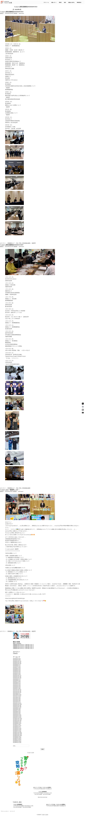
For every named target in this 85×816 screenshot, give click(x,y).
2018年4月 (16, 742)
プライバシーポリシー (5, 811)
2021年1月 (16, 703)
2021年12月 (16, 689)
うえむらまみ (30, 752)
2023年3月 (16, 671)
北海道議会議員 (26, 243)
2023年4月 (16, 670)
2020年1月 (16, 717)
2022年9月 (16, 679)
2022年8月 (16, 680)
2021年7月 (16, 695)
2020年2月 (16, 716)
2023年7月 (16, 667)
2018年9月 (16, 736)
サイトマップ (12, 811)
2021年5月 (16, 698)
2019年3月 (16, 729)
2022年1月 (16, 688)
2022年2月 (16, 687)
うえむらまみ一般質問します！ (10, 490)
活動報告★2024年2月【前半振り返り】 (23, 646)
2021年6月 (16, 697)
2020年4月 (16, 713)
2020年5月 (16, 712)
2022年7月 (16, 681)
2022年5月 (16, 683)
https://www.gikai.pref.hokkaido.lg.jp (15, 598)
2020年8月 (16, 709)
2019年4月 (16, 728)
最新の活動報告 (17, 643)
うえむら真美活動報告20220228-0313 (11, 11)
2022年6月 (16, 682)
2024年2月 (16, 660)
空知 (20, 243)
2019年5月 (16, 727)
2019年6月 (16, 725)
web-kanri (21, 13)
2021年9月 (16, 693)
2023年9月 (16, 664)
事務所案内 (79, 2)
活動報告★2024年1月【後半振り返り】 (23, 647)
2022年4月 (16, 685)
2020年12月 (16, 704)
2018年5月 (16, 741)
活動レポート (54, 2)
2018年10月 (16, 735)
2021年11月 (16, 691)
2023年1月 (16, 674)
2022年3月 (16, 686)
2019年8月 (16, 723)
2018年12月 (16, 733)
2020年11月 (16, 705)
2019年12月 (16, 718)
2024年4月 (16, 658)
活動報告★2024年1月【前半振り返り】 (23, 648)
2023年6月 (16, 668)
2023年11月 (16, 662)
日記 (17, 243)
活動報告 (9, 243)
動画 (65, 2)
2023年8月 (16, 665)
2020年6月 (16, 711)
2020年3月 (16, 715)
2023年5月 (16, 669)
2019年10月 (16, 721)
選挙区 (60, 2)
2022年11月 (16, 676)
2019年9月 (16, 722)
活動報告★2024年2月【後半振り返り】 (23, 644)
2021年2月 (16, 701)
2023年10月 (16, 663)
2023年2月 (16, 673)
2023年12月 (16, 661)
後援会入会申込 (71, 2)
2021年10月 (16, 692)
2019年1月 (16, 731)
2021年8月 (16, 694)
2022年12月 (16, 675)
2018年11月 (16, 734)
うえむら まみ (17, 802)
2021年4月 (16, 699)
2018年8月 (16, 737)
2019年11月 (16, 719)
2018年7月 (16, 739)
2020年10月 (16, 706)
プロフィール (46, 2)
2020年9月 (16, 707)
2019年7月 (16, 724)
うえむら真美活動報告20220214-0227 (11, 245)
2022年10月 (16, 677)
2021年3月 (16, 700)
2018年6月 (16, 740)
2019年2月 (16, 730)
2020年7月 (16, 710)
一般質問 (33, 243)
